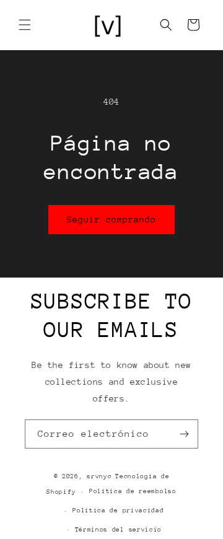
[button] (24, 24)
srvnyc (99, 476)
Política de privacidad (118, 510)
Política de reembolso (133, 491)
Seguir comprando (111, 219)
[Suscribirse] (184, 434)
